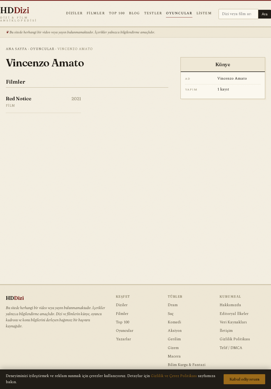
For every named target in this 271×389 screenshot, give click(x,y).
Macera (174, 356)
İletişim (226, 331)
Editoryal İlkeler (234, 314)
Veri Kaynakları (233, 322)
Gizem (173, 348)
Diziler (74, 13)
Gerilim (174, 339)
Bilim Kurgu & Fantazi (186, 365)
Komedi (174, 322)
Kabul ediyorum (244, 379)
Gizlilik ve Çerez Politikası (174, 376)
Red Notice (18, 99)
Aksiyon (175, 331)
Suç (171, 314)
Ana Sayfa (16, 49)
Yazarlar (123, 339)
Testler (153, 13)
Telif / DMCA (231, 348)
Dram (173, 305)
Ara (265, 14)
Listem (204, 13)
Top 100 (117, 13)
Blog (134, 13)
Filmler (96, 13)
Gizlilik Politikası (235, 339)
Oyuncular (179, 13)
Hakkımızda (230, 305)
